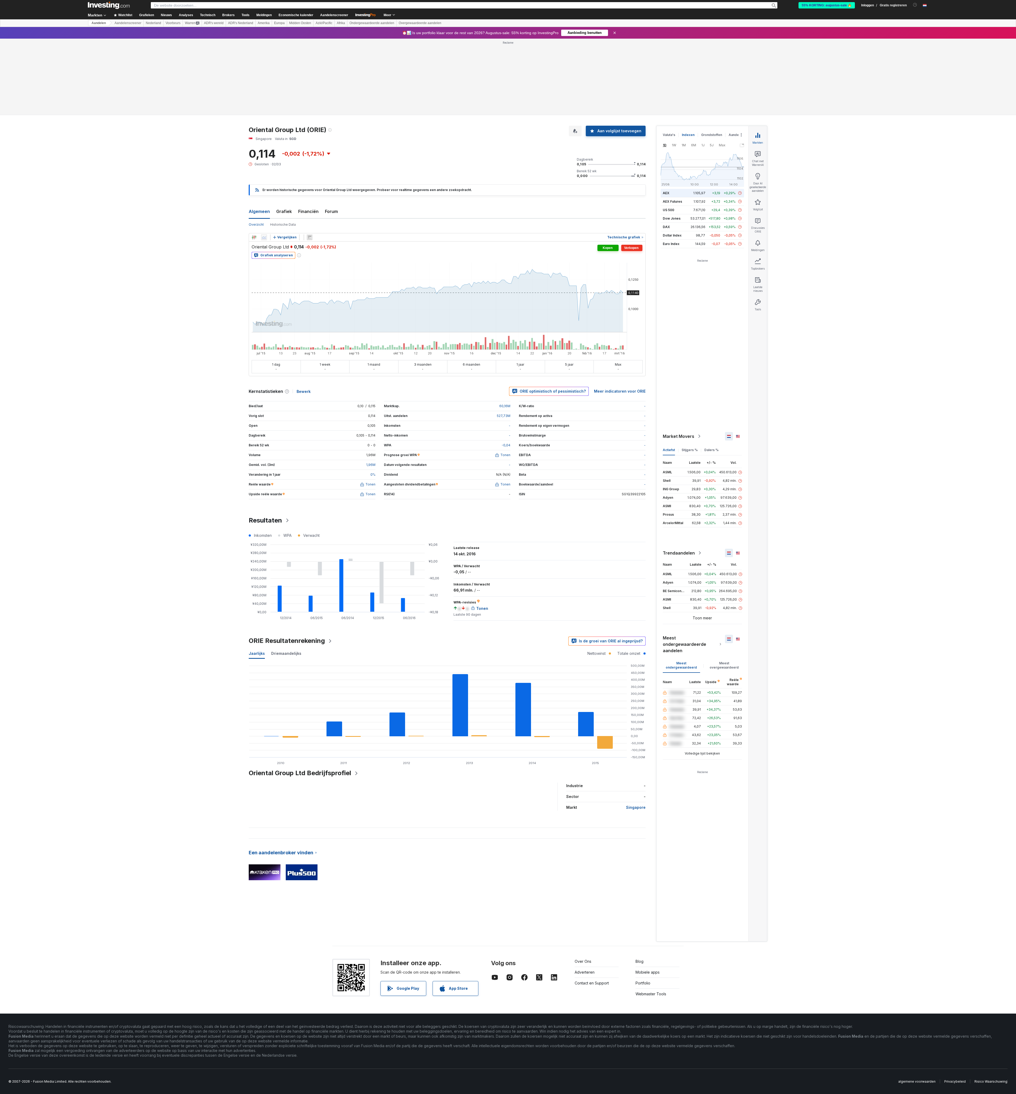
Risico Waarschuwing (990, 1081)
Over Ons (583, 961)
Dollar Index (672, 235)
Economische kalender (296, 15)
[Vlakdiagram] (264, 237)
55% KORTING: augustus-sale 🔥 (827, 5)
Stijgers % (690, 450)
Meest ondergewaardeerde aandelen (684, 644)
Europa (279, 23)
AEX (666, 193)
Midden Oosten (300, 23)
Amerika (264, 23)
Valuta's (669, 135)
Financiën (308, 211)
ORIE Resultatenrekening (287, 640)
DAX (666, 227)
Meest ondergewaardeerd (681, 665)
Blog (639, 961)
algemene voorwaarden (917, 1081)
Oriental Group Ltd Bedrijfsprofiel (300, 773)
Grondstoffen (711, 135)
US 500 (668, 210)
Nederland (153, 23)
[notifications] (915, 4)
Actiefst (669, 450)
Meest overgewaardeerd (724, 665)
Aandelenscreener (334, 15)
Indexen (688, 135)
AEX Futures (672, 201)
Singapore (636, 807)
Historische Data (283, 224)
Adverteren (585, 972)
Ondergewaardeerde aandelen (372, 23)
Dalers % (711, 450)
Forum (331, 211)
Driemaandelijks (286, 653)
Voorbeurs (173, 23)
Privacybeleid (955, 1081)
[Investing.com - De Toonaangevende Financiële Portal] (109, 5)
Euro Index (671, 244)
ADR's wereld (214, 23)
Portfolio (643, 983)
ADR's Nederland (240, 23)
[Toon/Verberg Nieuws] (309, 237)
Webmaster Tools (651, 994)
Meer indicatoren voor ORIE (620, 391)
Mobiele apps (648, 972)
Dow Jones (672, 218)
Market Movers (678, 436)
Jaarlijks (257, 653)
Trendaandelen (679, 553)
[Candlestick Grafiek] (254, 237)
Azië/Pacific (324, 23)
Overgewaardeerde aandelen (420, 23)
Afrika (341, 23)
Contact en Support (592, 983)
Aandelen (99, 23)
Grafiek (284, 211)
